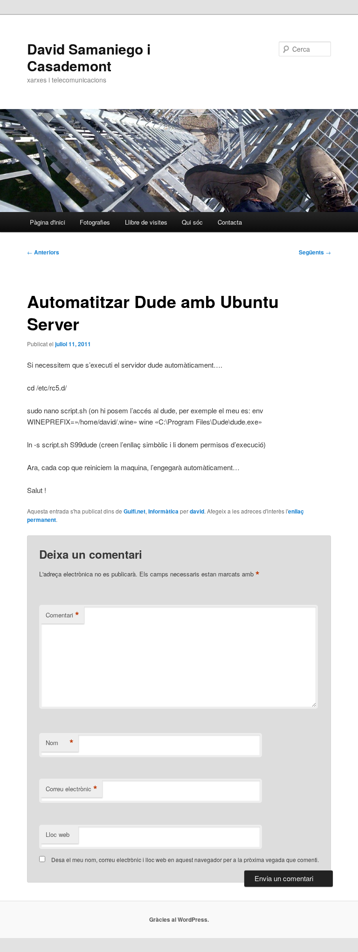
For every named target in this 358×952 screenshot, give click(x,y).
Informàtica (163, 511)
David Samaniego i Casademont (89, 57)
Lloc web (57, 834)
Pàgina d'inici (47, 222)
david (197, 511)
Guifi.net (134, 511)
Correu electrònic (71, 788)
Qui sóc (192, 222)
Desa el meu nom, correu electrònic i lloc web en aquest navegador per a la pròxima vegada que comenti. (185, 859)
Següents (315, 252)
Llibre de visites (146, 222)
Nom (60, 742)
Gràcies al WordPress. (179, 919)
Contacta (230, 222)
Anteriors (43, 252)
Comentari (62, 615)
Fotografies (95, 222)
